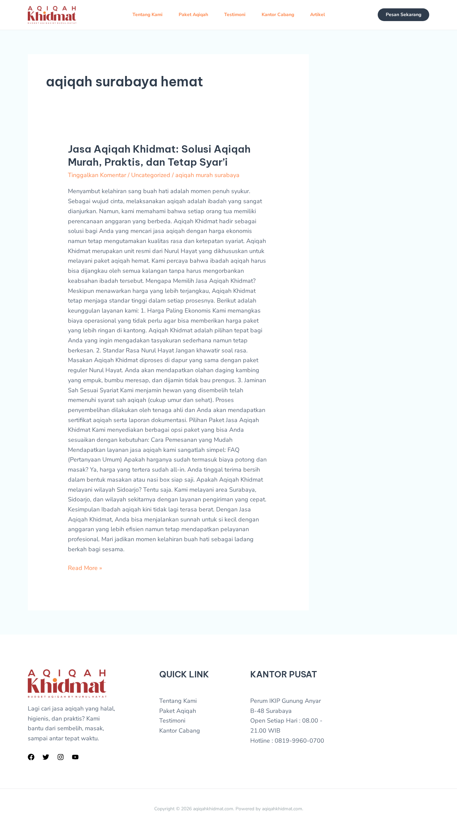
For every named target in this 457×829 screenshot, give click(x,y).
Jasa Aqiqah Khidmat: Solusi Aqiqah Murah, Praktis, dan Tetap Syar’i (159, 155)
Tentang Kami (147, 14)
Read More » (85, 567)
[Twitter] (45, 757)
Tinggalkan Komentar (97, 175)
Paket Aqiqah (193, 14)
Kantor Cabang (278, 14)
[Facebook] (31, 757)
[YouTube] (75, 757)
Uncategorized (150, 175)
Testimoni (235, 14)
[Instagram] (60, 757)
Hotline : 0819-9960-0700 (287, 741)
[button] (403, 14)
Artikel (317, 14)
